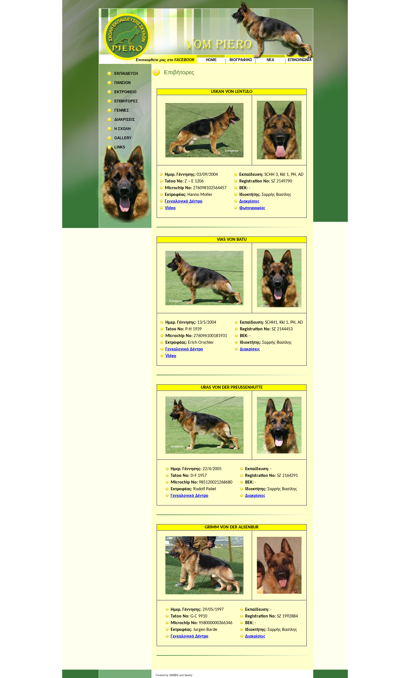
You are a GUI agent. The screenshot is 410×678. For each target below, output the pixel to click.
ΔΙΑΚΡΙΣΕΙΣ (124, 119)
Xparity (188, 675)
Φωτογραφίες (252, 208)
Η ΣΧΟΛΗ (122, 129)
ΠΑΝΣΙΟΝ (122, 83)
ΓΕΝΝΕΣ (121, 110)
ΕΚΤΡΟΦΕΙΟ (125, 92)
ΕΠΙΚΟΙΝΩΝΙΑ (300, 60)
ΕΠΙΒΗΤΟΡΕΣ (126, 101)
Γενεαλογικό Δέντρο (183, 201)
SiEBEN (174, 675)
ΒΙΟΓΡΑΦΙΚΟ (241, 60)
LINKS (119, 147)
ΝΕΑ (270, 60)
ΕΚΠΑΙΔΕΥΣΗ (126, 73)
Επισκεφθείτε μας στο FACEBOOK (165, 60)
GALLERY (123, 138)
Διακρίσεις (249, 201)
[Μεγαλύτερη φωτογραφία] (204, 156)
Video (170, 208)
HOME (211, 60)
